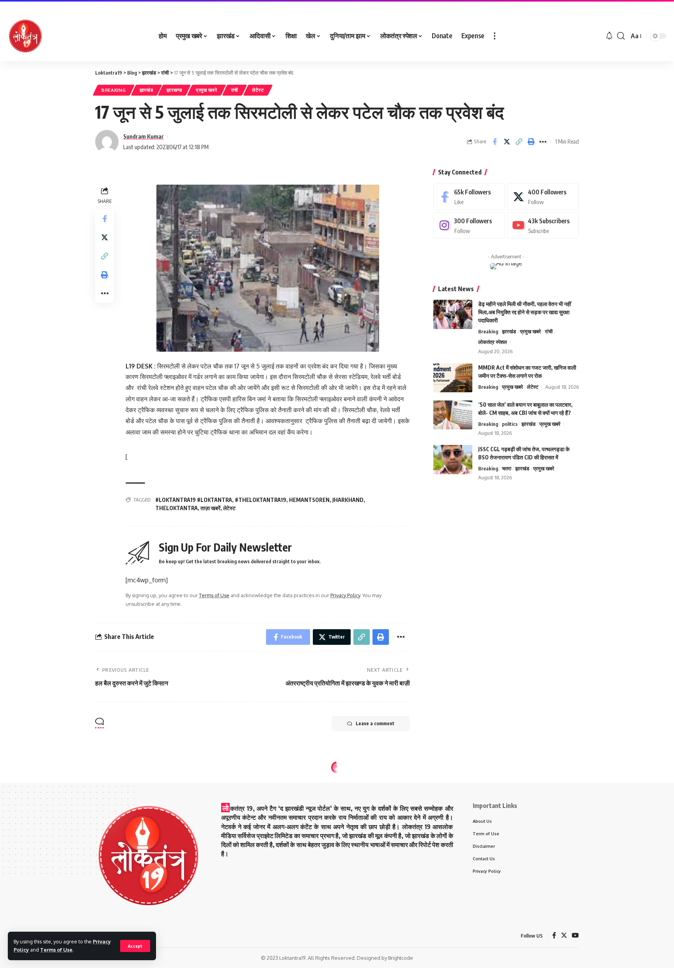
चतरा (506, 468)
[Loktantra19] (25, 35)
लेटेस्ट (258, 90)
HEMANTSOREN (309, 499)
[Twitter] (543, 196)
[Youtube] (543, 225)
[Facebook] (469, 196)
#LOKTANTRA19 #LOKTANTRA (193, 499)
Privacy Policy (345, 595)
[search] (621, 35)
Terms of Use (56, 950)
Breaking (113, 90)
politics (510, 423)
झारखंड (146, 90)
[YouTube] (575, 935)
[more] (494, 35)
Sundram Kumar (143, 136)
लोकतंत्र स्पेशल (492, 342)
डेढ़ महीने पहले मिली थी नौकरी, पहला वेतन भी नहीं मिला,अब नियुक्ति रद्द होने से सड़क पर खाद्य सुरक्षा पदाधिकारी (524, 312)
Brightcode (400, 958)
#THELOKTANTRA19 (260, 499)
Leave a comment (375, 723)
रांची (234, 90)
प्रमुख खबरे (206, 90)
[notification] (609, 36)
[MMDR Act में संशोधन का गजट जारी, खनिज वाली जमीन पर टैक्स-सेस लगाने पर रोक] (452, 377)
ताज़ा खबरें (210, 508)
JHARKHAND (348, 499)
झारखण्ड (174, 90)
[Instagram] (469, 225)
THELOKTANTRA (176, 508)
